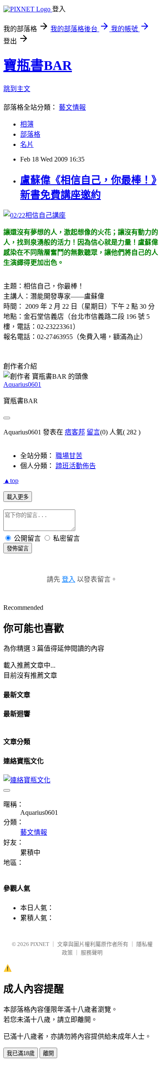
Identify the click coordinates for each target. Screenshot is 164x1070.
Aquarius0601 (22, 384)
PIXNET (39, 944)
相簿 (27, 124)
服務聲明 (92, 952)
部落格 (30, 134)
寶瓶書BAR (37, 65)
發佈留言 (18, 548)
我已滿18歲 (20, 1053)
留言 (93, 432)
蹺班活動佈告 (76, 465)
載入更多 (18, 497)
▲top (11, 480)
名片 (27, 144)
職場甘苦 (69, 455)
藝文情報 (72, 107)
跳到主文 (16, 88)
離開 (48, 1053)
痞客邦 (75, 432)
